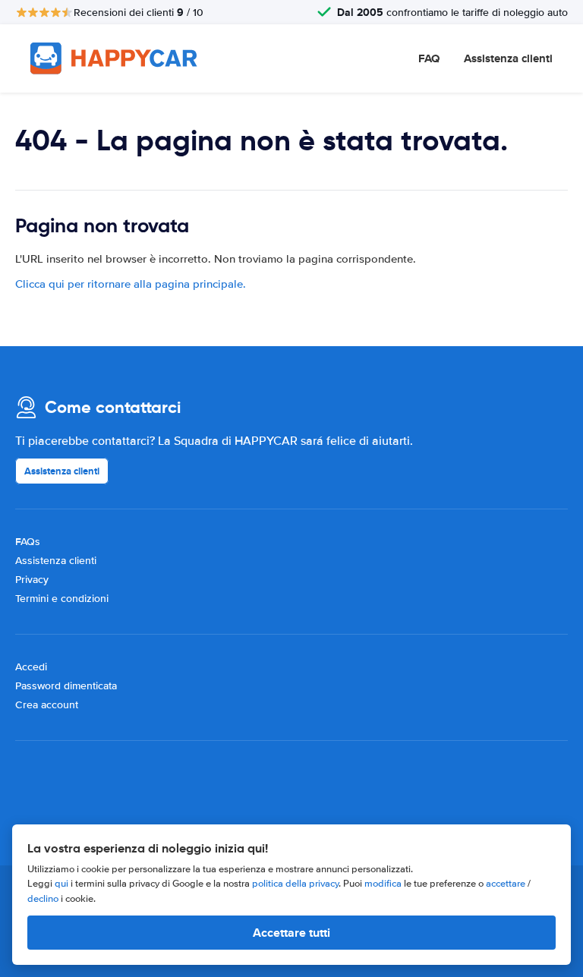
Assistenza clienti (508, 58)
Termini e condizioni (62, 598)
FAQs (27, 541)
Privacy (32, 579)
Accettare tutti (291, 932)
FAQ (429, 58)
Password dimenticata (66, 685)
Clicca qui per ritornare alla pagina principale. (130, 284)
